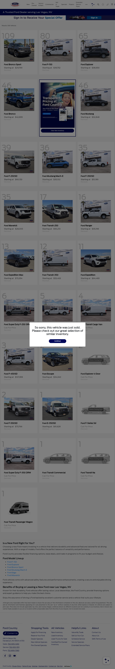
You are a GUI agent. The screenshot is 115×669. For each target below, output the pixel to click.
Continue (57, 341)
